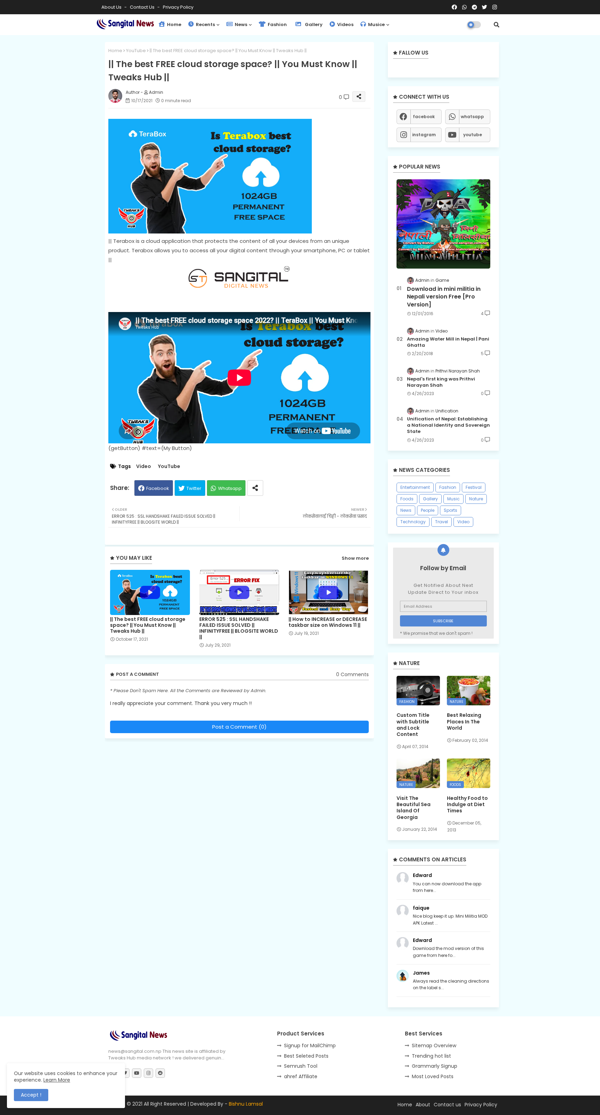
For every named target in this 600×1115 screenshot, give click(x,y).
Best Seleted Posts (306, 1055)
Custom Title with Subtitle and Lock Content (413, 724)
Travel (441, 522)
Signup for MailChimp (310, 1045)
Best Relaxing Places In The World (464, 721)
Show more (355, 558)
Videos (344, 24)
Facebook (157, 488)
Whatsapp (230, 488)
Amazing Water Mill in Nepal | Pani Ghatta (448, 342)
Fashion (277, 24)
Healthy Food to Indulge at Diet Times (467, 804)
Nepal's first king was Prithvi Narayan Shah (441, 382)
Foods (407, 499)
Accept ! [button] (31, 1094)
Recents (205, 24)
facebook (424, 117)
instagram (424, 135)
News (240, 24)
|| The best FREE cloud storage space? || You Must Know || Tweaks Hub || (147, 625)
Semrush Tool (300, 1066)
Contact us (143, 7)
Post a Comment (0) (239, 726)
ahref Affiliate (300, 1076)
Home (173, 24)
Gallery (313, 24)
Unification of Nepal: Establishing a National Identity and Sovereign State (448, 425)
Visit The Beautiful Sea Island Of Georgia (414, 807)
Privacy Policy (178, 7)
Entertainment (415, 487)
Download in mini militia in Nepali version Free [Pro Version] (444, 297)
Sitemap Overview (434, 1045)
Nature (476, 499)
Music (453, 499)
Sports (450, 510)
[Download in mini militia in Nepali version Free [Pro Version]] (443, 224)
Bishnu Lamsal (246, 1103)
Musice (376, 24)
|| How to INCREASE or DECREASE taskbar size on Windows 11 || (328, 622)
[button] (496, 25)
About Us (112, 7)
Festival (474, 487)
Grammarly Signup (434, 1066)
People (427, 510)
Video (143, 466)
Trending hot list (431, 1055)
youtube (472, 135)
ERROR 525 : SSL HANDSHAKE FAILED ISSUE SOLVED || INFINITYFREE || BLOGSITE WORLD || (238, 628)
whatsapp (472, 117)
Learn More (56, 1079)
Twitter (193, 488)
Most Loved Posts (432, 1076)
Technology (413, 522)
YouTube (136, 50)
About (423, 1104)
